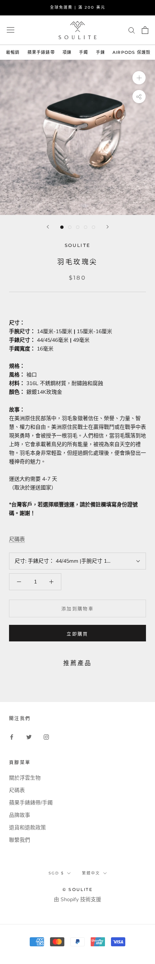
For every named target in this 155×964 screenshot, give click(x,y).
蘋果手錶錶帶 (41, 52)
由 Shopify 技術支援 (77, 899)
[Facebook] (11, 736)
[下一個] (107, 226)
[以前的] (48, 226)
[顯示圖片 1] (62, 227)
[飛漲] (139, 77)
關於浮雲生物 (25, 777)
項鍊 (66, 52)
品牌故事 (19, 815)
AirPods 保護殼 (131, 52)
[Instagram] (46, 736)
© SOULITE (77, 889)
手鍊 (100, 52)
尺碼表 (17, 539)
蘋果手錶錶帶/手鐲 (31, 802)
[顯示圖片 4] (85, 227)
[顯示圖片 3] (77, 227)
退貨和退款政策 (27, 827)
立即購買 (77, 634)
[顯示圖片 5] (93, 227)
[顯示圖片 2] (69, 227)
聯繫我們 (19, 840)
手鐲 (83, 52)
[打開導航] (10, 30)
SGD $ (56, 873)
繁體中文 (91, 873)
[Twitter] (29, 736)
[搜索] (131, 30)
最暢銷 (13, 52)
